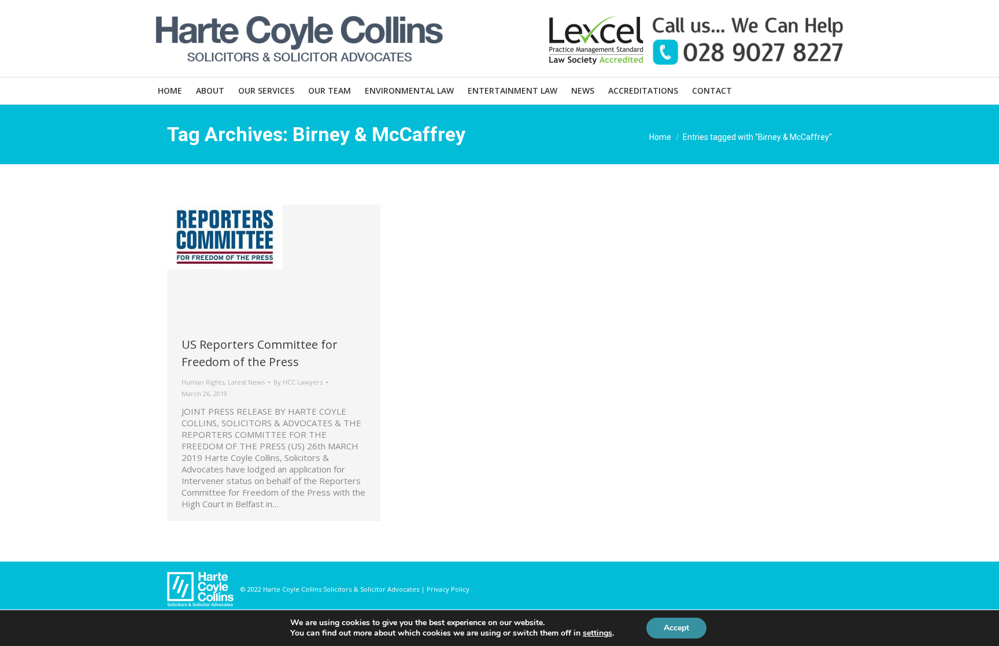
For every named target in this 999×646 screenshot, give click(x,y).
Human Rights (203, 382)
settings (597, 633)
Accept (676, 627)
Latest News (246, 382)
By (298, 382)
